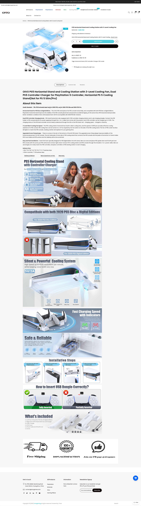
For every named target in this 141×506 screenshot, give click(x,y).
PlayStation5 (39, 10)
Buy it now (95, 46)
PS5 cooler (101, 61)
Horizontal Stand (79, 61)
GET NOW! (137, 1)
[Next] (66, 49)
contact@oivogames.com (33, 489)
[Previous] (25, 49)
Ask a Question (76, 52)
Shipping (74, 33)
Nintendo (58, 10)
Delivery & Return (29, 156)
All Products (29, 10)
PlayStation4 (49, 10)
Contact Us (37, 15)
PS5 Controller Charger (91, 61)
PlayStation (50, 484)
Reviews (82, 85)
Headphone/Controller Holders (90, 9)
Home (24, 21)
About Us (28, 15)
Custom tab (72, 85)
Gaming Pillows (74, 9)
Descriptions (60, 85)
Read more (114, 37)
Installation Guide (106, 10)
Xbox (65, 10)
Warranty (61, 156)
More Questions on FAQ (48, 156)
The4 (60, 503)
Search (116, 503)
